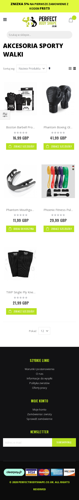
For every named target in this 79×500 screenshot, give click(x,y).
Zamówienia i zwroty (39, 414)
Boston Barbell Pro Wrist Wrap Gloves (33, 127)
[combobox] (39, 35)
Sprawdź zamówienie (39, 419)
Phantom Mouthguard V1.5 (24, 210)
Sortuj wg (8, 68)
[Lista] (74, 68)
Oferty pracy (39, 388)
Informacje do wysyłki (39, 378)
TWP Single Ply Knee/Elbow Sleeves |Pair (35, 292)
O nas (39, 374)
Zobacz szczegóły (23, 146)
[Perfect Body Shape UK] (39, 22)
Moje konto (39, 409)
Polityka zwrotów (39, 383)
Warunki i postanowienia (39, 369)
